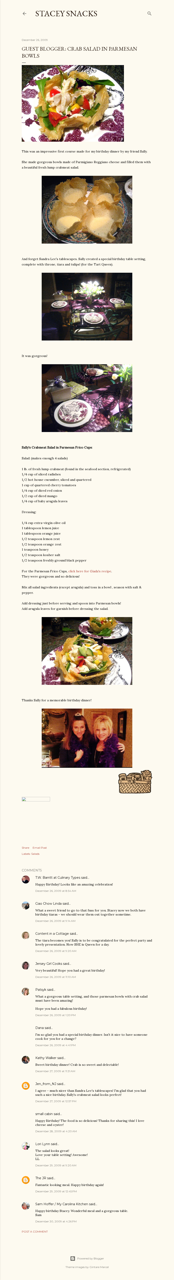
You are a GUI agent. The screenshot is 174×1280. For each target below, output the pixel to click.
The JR (40, 1178)
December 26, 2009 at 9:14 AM (55, 921)
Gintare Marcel (99, 1267)
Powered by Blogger (90, 1258)
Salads (35, 853)
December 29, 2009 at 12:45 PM (56, 1191)
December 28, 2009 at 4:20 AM (56, 1131)
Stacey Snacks (66, 13)
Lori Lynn (42, 1144)
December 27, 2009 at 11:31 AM (55, 1071)
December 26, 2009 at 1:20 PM (55, 1015)
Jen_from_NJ (45, 1084)
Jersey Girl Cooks (48, 964)
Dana (39, 1028)
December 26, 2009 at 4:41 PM (55, 1045)
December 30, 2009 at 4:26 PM (56, 1221)
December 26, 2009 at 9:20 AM (55, 951)
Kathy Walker (45, 1058)
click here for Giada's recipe (89, 571)
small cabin (44, 1114)
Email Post (40, 847)
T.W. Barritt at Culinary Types (57, 878)
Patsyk (40, 990)
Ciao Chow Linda (48, 904)
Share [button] (25, 847)
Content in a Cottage (52, 934)
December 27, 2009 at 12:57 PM (55, 1101)
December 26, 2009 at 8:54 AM (55, 890)
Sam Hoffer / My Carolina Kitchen (61, 1204)
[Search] (149, 12)
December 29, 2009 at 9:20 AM (55, 1165)
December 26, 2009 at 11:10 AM (55, 977)
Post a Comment (35, 1231)
